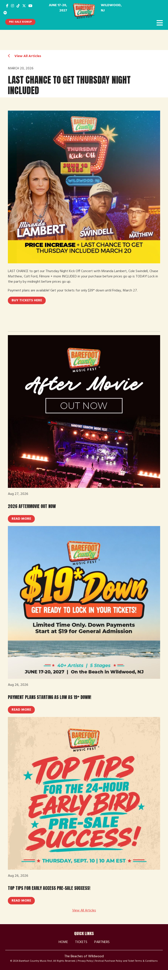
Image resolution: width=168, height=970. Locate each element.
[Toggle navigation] (159, 23)
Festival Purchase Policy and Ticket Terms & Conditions (126, 961)
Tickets (81, 942)
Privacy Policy (85, 961)
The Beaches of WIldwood (84, 956)
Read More (21, 519)
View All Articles (27, 56)
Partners (102, 942)
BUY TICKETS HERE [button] (27, 300)
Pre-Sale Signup (20, 22)
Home (63, 942)
